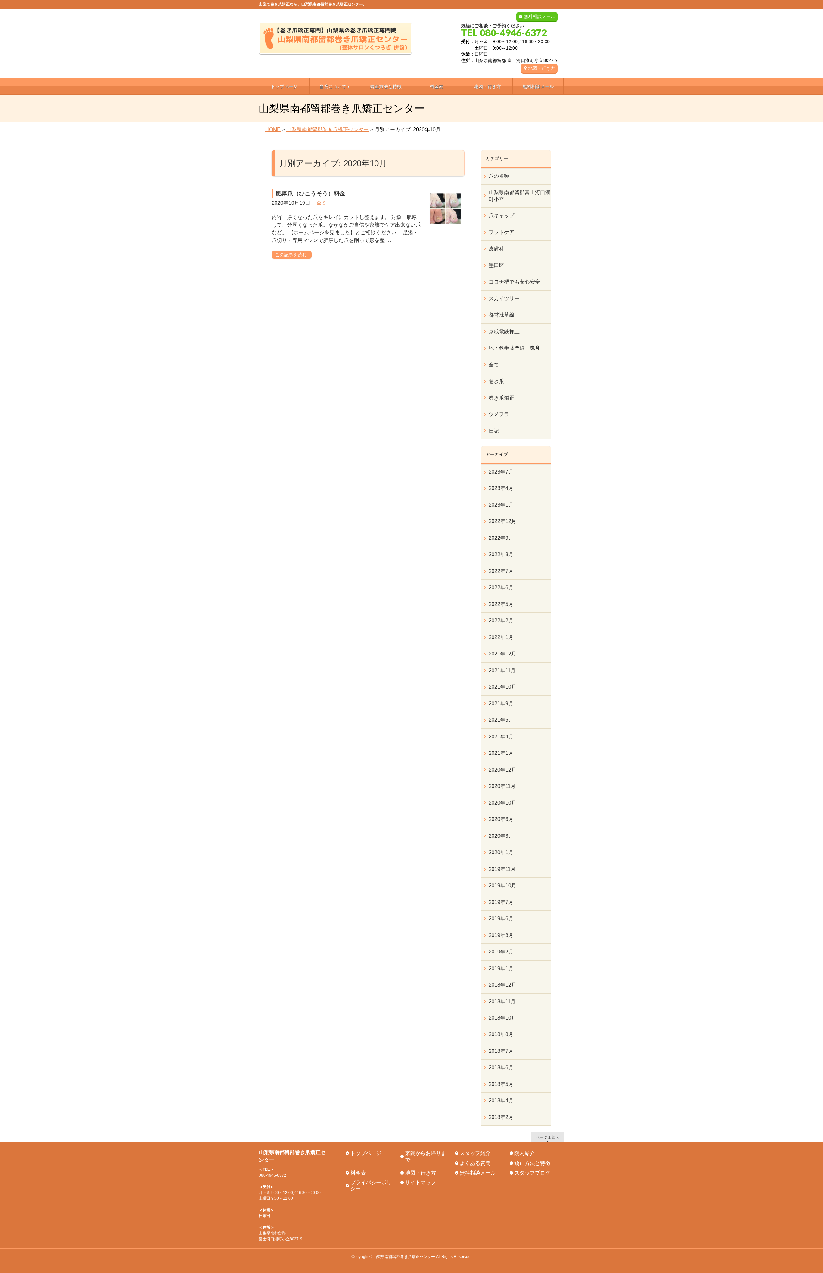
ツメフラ (499, 414)
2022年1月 (501, 637)
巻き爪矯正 (501, 398)
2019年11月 (502, 869)
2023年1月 (501, 505)
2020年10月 (502, 803)
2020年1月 (501, 852)
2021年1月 (501, 753)
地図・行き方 (541, 68)
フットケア (501, 232)
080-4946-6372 (272, 1175)
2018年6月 (501, 1067)
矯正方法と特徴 (532, 1163)
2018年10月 (502, 1018)
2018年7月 (501, 1051)
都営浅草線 (501, 315)
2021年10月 (502, 687)
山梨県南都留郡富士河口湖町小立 (519, 196)
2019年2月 (501, 951)
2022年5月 (501, 604)
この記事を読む (291, 254)
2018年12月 (502, 985)
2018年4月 (501, 1100)
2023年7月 (501, 471)
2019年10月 (502, 885)
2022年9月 (501, 538)
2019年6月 (501, 918)
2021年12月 (502, 653)
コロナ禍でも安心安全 (514, 281)
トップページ (365, 1153)
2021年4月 (501, 736)
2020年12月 (502, 769)
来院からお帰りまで (425, 1156)
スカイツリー (504, 298)
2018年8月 (501, 1034)
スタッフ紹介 (475, 1153)
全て (321, 202)
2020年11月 (502, 786)
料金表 (358, 1173)
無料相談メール (539, 16)
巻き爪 (496, 381)
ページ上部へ (547, 1137)
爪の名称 (499, 176)
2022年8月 (501, 554)
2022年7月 (501, 571)
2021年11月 (502, 670)
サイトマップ (420, 1182)
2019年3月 (501, 935)
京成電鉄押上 (504, 331)
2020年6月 (501, 819)
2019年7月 (501, 902)
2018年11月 (502, 1001)
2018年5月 (501, 1084)
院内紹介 (524, 1153)
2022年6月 (501, 587)
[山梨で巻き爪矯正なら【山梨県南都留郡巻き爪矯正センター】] (335, 48)
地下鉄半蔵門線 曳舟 (514, 348)
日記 (494, 431)
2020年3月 (501, 836)
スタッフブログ (532, 1173)
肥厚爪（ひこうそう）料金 (310, 193)
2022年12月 (502, 521)
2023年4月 (501, 488)
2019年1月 (501, 968)
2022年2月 (501, 620)
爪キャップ (501, 215)
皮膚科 (496, 248)
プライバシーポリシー (371, 1185)
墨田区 (496, 265)
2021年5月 (501, 720)
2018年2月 (501, 1117)
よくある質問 (475, 1163)
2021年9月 (501, 703)
